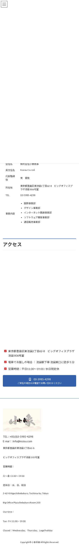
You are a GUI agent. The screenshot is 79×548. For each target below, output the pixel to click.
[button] (39, 381)
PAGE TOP (73, 527)
